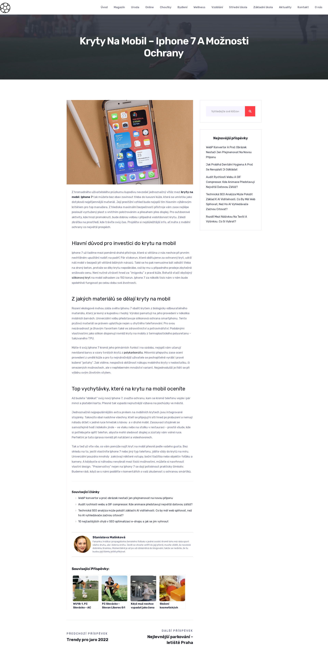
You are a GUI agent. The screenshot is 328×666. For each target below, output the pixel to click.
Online (149, 7)
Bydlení (182, 7)
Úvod (104, 7)
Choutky (165, 7)
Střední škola (238, 7)
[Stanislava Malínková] (82, 544)
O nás (318, 7)
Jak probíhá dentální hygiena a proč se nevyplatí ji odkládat (229, 167)
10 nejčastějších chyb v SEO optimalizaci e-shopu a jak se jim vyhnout (123, 521)
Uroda (135, 7)
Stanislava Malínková (109, 537)
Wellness (199, 7)
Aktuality (285, 7)
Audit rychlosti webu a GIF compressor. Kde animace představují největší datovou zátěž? (135, 504)
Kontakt (303, 7)
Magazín (119, 7)
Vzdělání (217, 7)
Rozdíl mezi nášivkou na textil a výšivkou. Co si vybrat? (226, 219)
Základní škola (263, 7)
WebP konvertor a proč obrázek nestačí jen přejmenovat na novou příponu (125, 498)
